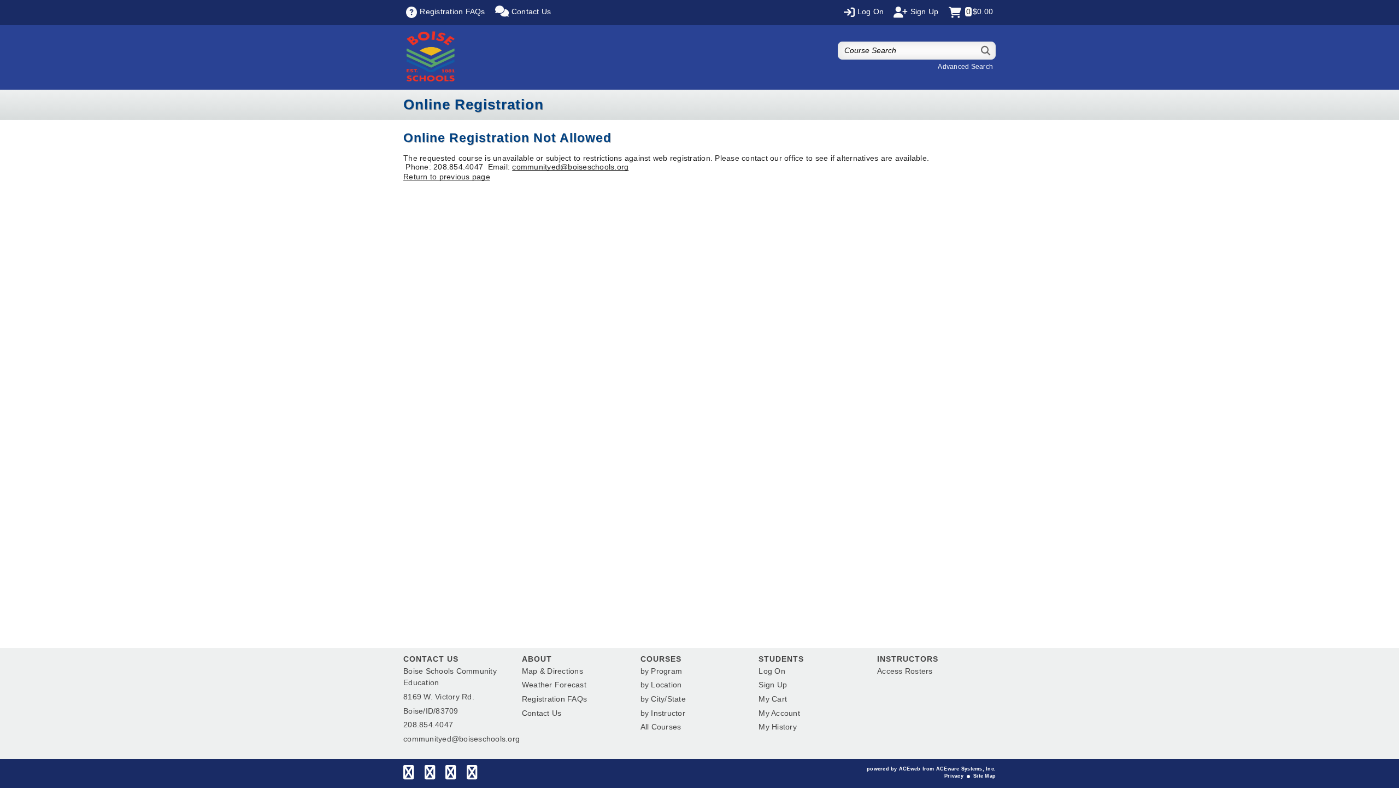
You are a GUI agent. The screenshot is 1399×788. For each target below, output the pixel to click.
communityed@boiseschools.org (570, 166)
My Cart (773, 698)
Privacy (953, 776)
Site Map (984, 776)
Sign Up (773, 684)
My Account (779, 713)
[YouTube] (472, 775)
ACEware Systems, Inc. (966, 769)
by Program (661, 671)
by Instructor (662, 713)
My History (778, 726)
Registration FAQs (554, 698)
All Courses (660, 726)
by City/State (663, 698)
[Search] (986, 50)
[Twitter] (430, 775)
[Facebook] (408, 775)
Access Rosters (905, 671)
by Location (661, 684)
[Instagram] (450, 775)
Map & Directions (552, 671)
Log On (772, 671)
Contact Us (542, 713)
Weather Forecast (554, 684)
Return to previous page (446, 176)
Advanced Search (965, 66)
